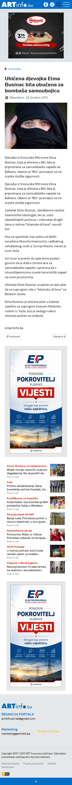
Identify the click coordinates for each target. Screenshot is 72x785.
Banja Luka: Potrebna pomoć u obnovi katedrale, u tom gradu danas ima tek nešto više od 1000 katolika (27, 519)
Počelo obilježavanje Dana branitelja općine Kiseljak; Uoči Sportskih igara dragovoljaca (27, 487)
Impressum (7, 767)
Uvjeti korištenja (10, 763)
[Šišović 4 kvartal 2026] (36, 35)
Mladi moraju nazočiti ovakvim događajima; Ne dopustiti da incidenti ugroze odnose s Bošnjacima (27, 471)
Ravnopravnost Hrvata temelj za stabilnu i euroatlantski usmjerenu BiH (26, 568)
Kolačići (52, 763)
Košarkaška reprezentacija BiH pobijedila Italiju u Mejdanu (27, 503)
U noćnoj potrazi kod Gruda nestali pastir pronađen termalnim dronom (25, 552)
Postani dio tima (48, 731)
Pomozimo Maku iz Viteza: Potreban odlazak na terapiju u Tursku (27, 535)
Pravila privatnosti (33, 763)
